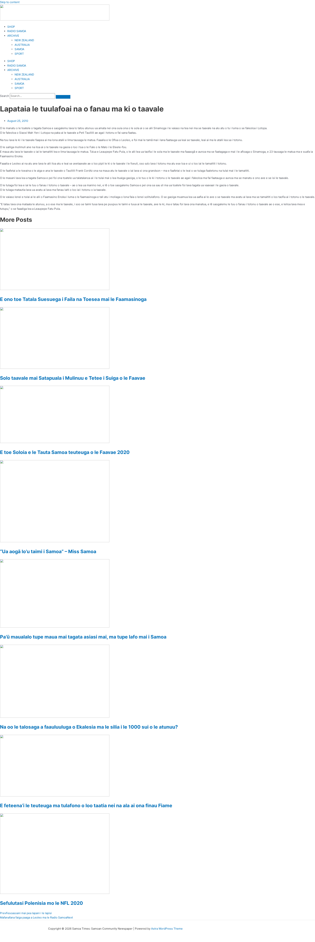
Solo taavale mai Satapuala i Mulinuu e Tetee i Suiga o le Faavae (72, 378)
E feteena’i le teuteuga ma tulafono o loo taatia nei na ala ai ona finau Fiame (86, 805)
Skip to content (10, 2)
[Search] (63, 97)
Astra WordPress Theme (167, 928)
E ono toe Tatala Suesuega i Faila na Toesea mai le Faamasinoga (73, 299)
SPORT (19, 53)
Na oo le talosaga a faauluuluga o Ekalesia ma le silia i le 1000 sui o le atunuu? (89, 727)
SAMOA (19, 49)
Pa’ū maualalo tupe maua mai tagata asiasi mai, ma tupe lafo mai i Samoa (83, 637)
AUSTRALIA (22, 45)
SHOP (11, 26)
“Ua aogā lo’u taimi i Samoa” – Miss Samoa (48, 551)
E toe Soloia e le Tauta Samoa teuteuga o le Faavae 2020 (65, 452)
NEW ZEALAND (24, 40)
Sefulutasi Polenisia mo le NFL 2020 (41, 903)
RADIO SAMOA (16, 31)
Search (4, 96)
